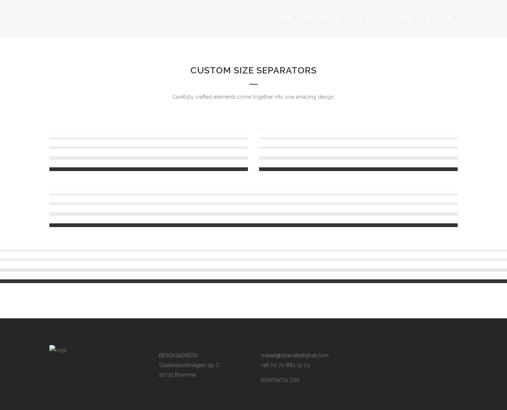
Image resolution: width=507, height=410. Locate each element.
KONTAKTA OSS (280, 380)
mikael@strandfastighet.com (294, 355)
